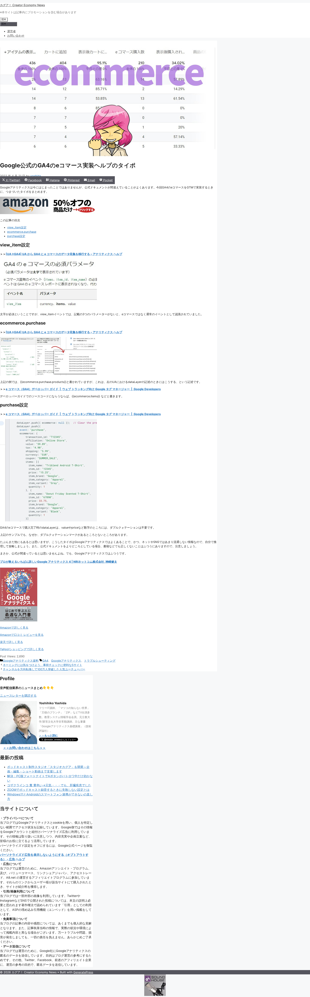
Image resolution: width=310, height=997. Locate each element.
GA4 (45, 660)
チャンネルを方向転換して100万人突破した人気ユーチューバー (44, 669)
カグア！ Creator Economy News (22, 5)
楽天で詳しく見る (11, 642)
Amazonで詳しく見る (14, 627)
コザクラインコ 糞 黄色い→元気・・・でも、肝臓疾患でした (49, 785)
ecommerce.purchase (21, 231)
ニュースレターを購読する (18, 695)
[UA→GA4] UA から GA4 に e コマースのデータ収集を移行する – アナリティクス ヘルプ (64, 254)
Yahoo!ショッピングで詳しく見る (22, 649)
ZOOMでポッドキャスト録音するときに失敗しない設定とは (48, 790)
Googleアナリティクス (66, 660)
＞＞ (48, 735)
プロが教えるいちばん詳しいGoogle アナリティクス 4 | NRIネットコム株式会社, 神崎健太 (58, 561)
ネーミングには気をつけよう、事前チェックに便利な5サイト (42, 665)
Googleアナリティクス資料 (21, 660)
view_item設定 (17, 227)
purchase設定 (16, 236)
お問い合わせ (15, 35)
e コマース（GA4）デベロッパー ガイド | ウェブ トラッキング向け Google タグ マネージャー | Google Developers (83, 389)
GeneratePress (83, 972)
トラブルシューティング (100, 660)
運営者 (11, 31)
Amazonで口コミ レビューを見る (22, 635)
